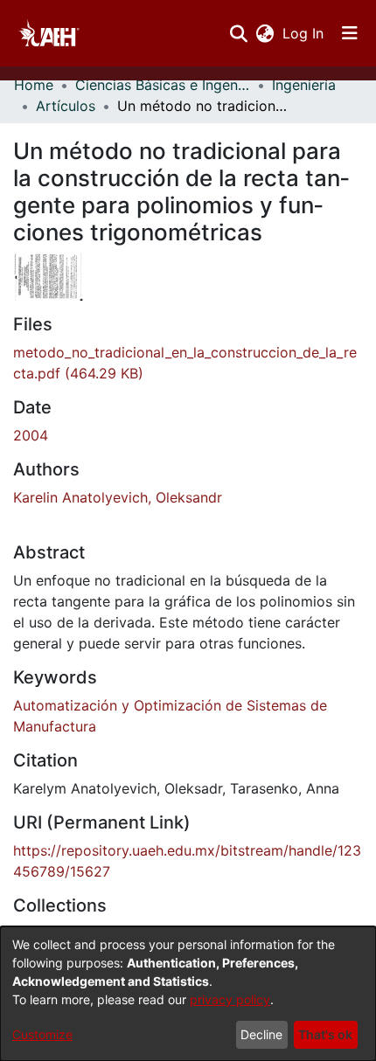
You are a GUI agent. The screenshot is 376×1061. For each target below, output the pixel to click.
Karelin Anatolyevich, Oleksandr (117, 497)
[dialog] (188, 993)
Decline (261, 1034)
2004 (30, 435)
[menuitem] (264, 33)
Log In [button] (303, 33)
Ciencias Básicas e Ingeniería (162, 85)
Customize (42, 1034)
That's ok (325, 1034)
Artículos (65, 105)
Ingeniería (304, 85)
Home (33, 85)
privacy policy (230, 999)
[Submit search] (238, 33)
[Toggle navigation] (350, 33)
